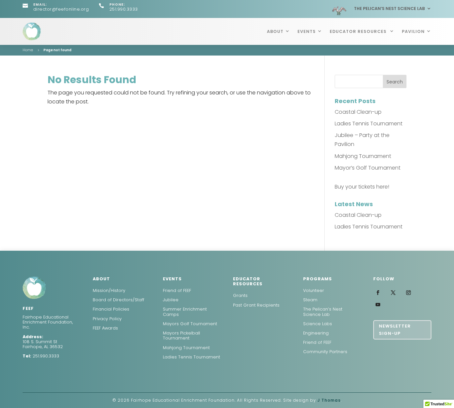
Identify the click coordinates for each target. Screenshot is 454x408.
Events (306, 31)
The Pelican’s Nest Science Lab (389, 8)
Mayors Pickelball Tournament (181, 335)
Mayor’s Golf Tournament (367, 168)
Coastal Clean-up (358, 112)
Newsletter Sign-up (395, 329)
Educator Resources (359, 31)
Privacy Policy (107, 319)
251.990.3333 (46, 356)
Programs (317, 279)
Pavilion (413, 31)
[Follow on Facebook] (378, 292)
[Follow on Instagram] (408, 292)
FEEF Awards (105, 328)
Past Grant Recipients (256, 305)
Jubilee (170, 300)
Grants (240, 295)
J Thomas (329, 400)
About (275, 31)
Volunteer (313, 290)
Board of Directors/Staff (118, 300)
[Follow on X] (393, 292)
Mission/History (109, 290)
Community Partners (325, 351)
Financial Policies (111, 309)
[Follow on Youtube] (378, 304)
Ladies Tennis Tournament (368, 123)
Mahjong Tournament (363, 156)
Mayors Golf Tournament (190, 324)
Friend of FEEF (177, 290)
